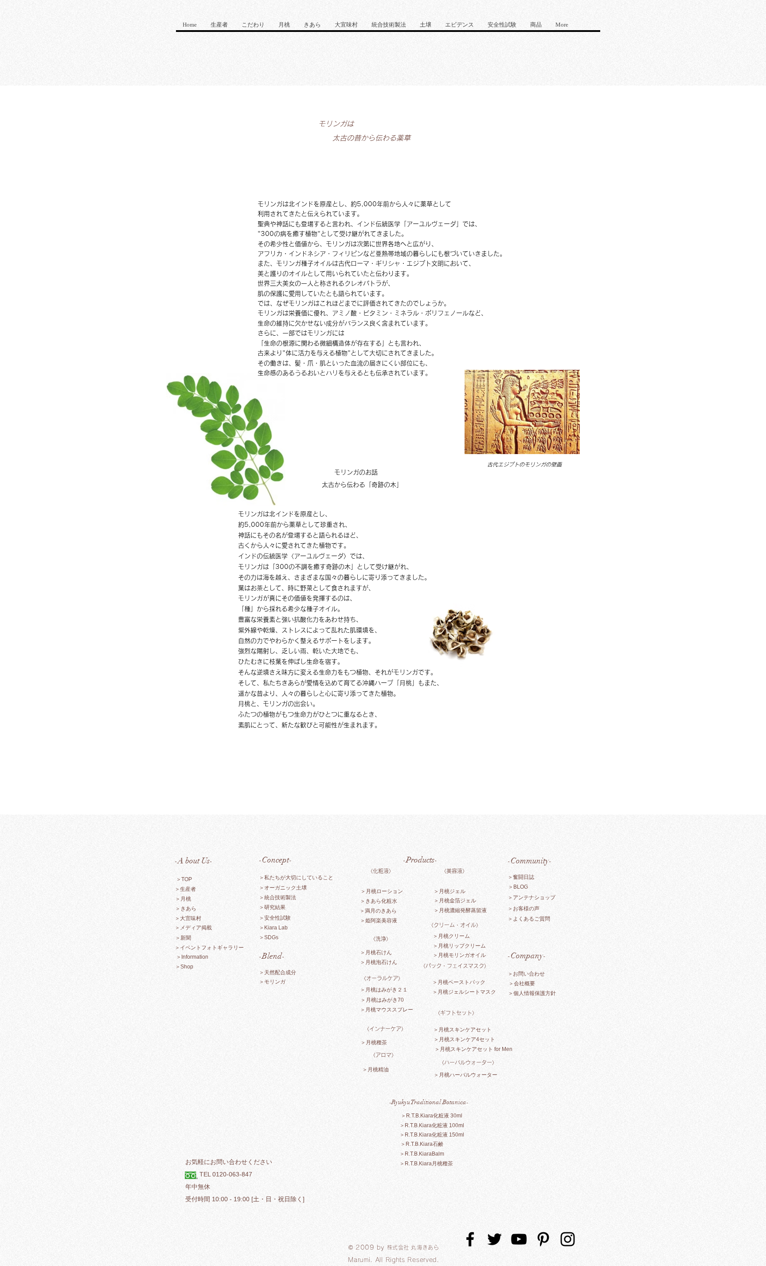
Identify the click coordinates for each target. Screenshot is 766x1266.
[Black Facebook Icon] (470, 1239)
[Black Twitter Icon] (494, 1239)
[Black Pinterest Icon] (543, 1239)
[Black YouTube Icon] (518, 1239)
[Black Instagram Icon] (567, 1239)
